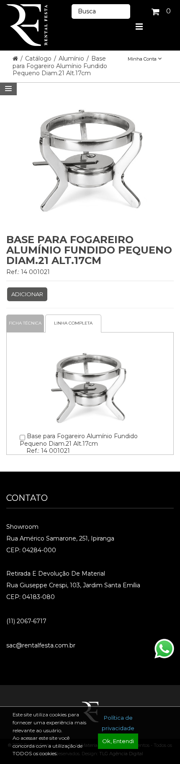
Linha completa (73, 323)
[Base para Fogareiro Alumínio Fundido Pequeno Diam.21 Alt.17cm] (90, 345)
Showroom (22, 526)
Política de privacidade (118, 722)
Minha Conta (143, 59)
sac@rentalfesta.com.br (40, 645)
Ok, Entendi (118, 741)
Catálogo (39, 58)
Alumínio (72, 58)
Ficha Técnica (25, 323)
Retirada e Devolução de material (55, 573)
